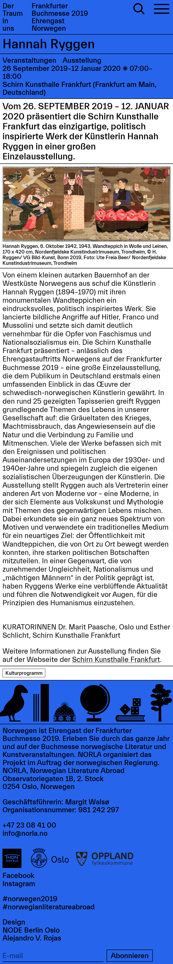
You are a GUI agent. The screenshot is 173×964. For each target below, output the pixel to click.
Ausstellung (82, 60)
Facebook (18, 875)
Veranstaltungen (29, 60)
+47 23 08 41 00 (29, 825)
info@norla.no (25, 833)
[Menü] (162, 9)
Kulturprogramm (24, 673)
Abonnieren (130, 956)
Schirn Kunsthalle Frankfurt (116, 659)
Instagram (18, 884)
